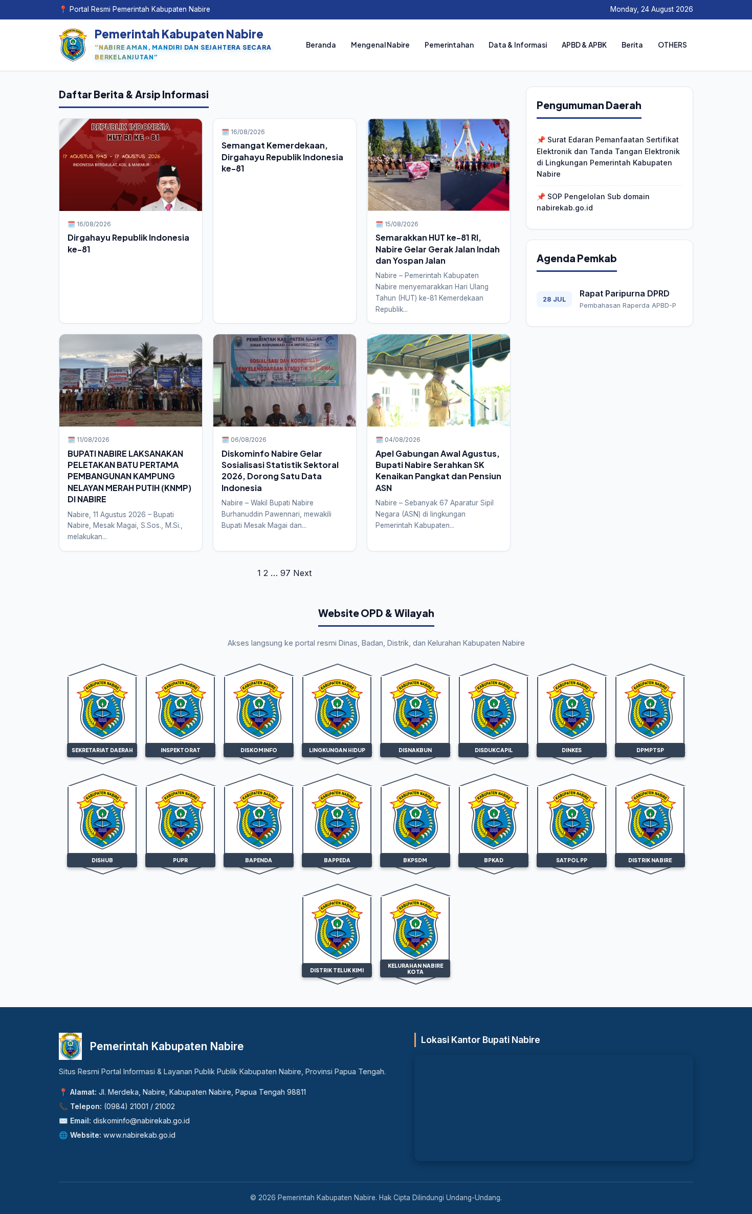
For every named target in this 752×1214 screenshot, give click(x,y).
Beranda (321, 44)
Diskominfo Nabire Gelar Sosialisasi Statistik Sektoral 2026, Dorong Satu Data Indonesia (280, 470)
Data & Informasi (518, 44)
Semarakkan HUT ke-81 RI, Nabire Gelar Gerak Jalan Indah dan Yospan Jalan (437, 249)
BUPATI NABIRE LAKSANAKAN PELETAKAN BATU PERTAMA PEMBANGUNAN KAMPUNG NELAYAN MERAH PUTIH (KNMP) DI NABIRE (129, 476)
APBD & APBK (584, 44)
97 (285, 573)
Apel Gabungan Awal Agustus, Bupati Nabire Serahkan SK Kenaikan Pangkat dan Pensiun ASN (438, 470)
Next (302, 573)
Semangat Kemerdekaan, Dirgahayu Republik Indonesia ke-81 (282, 157)
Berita (632, 44)
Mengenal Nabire (380, 44)
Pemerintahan (449, 44)
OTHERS (672, 44)
